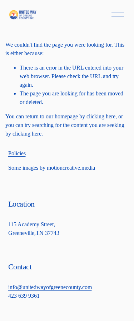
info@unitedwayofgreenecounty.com (50, 287)
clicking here (100, 116)
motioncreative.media (71, 168)
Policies (17, 153)
